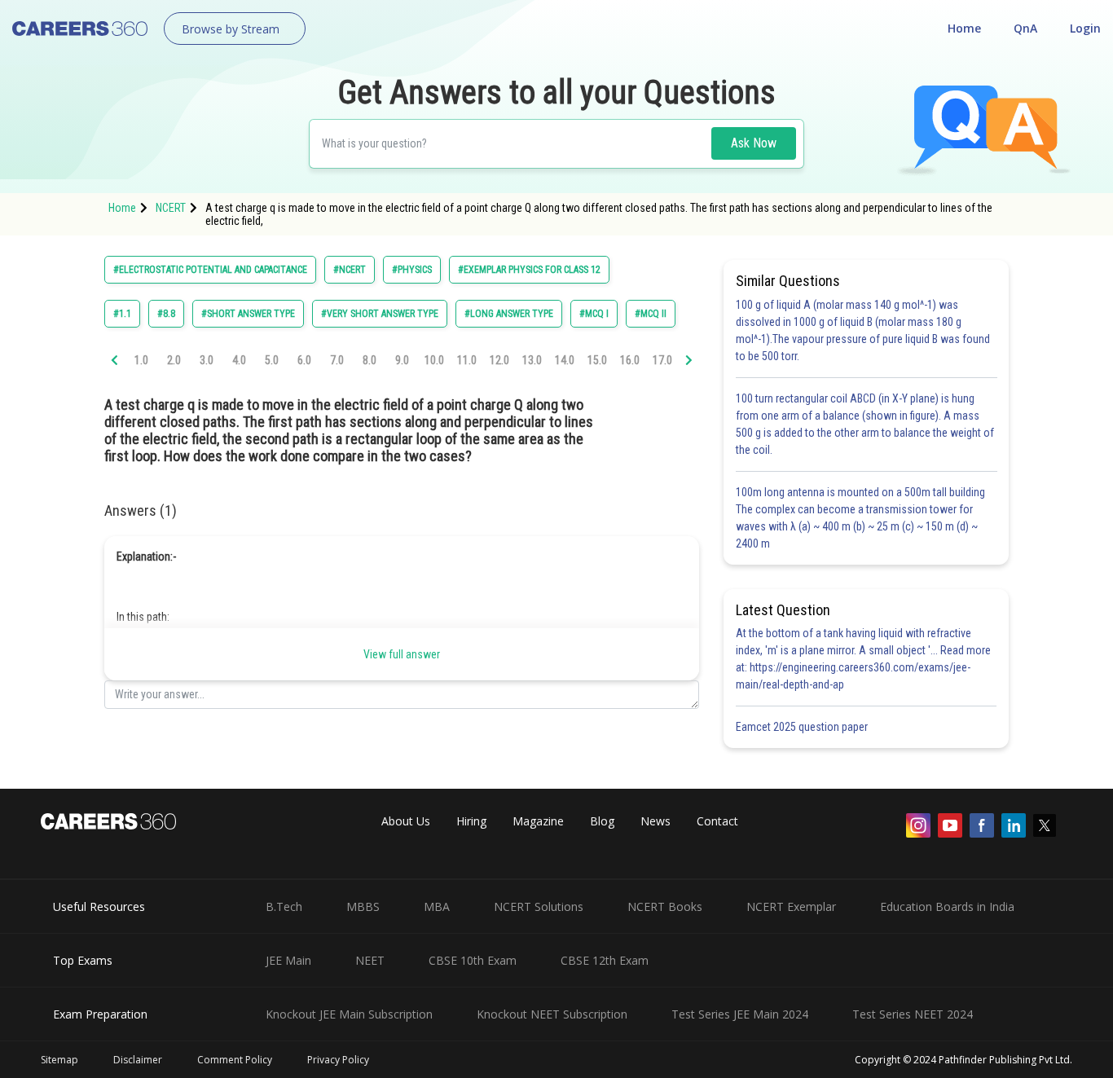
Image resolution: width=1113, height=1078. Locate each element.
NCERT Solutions (538, 906)
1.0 (141, 360)
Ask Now (753, 143)
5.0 (272, 360)
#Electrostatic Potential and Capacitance (210, 269)
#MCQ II (650, 313)
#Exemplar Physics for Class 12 (529, 269)
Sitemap (59, 1060)
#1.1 (122, 313)
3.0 (206, 360)
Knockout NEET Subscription (552, 1014)
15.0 (597, 360)
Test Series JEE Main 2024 (739, 1014)
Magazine (538, 821)
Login (1085, 28)
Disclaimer (137, 1060)
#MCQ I (594, 313)
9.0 (402, 360)
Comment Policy (234, 1060)
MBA (437, 906)
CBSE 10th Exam (473, 960)
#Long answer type (508, 313)
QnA (1025, 28)
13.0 (532, 360)
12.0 (499, 360)
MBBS (363, 906)
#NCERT (349, 269)
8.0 (369, 360)
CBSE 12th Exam (605, 960)
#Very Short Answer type (379, 313)
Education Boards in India (947, 906)
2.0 (174, 360)
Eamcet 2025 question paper (803, 726)
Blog (602, 821)
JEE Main (288, 960)
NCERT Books (664, 906)
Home (964, 28)
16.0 (630, 360)
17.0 (662, 360)
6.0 (304, 360)
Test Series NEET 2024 (912, 1014)
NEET (370, 960)
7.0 (337, 360)
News (655, 821)
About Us (405, 821)
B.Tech (284, 906)
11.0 (467, 360)
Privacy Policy (338, 1060)
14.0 (564, 360)
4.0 (239, 360)
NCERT (171, 207)
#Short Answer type (248, 313)
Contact (717, 821)
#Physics (412, 269)
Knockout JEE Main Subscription (349, 1014)
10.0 (434, 360)
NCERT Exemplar (791, 906)
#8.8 (166, 313)
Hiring (471, 821)
